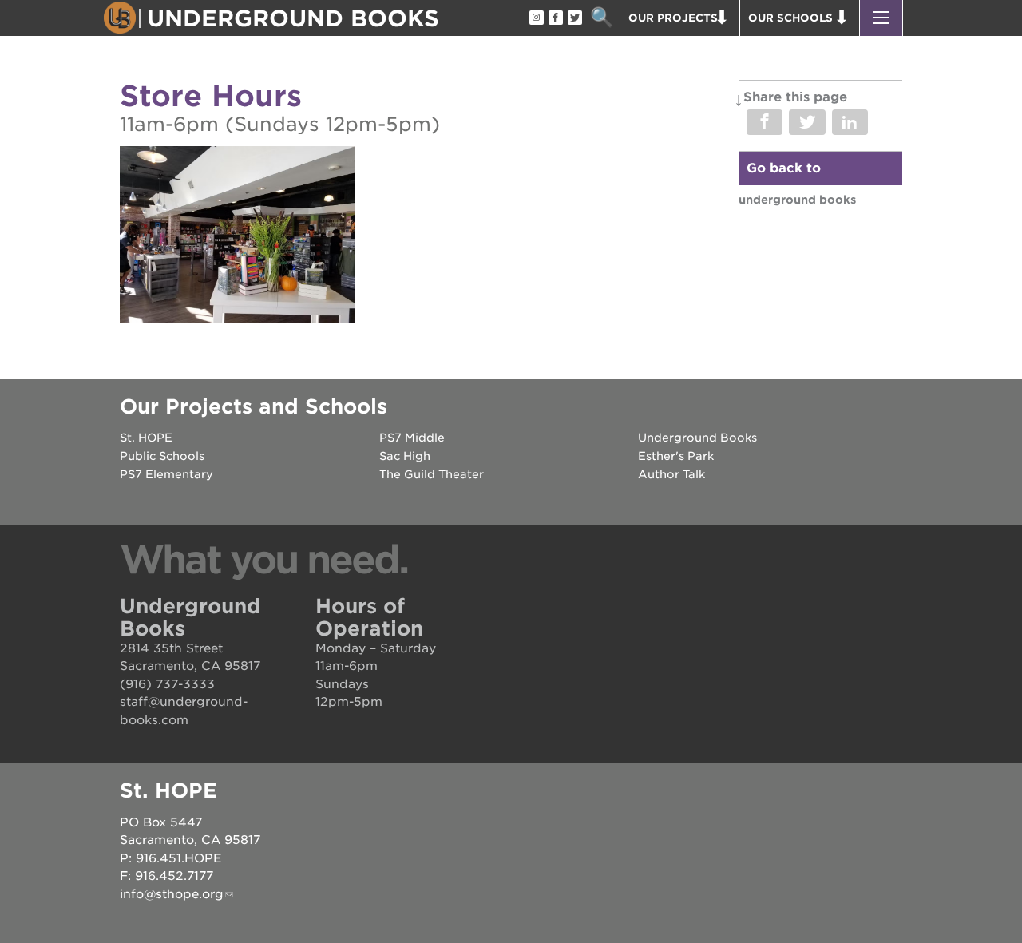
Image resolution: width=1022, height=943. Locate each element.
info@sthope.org (172, 894)
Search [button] (602, 18)
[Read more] (237, 236)
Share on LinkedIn (850, 122)
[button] (881, 18)
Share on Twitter (807, 122)
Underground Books (797, 199)
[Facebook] (555, 18)
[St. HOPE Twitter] (574, 18)
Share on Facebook (764, 122)
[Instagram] (536, 18)
